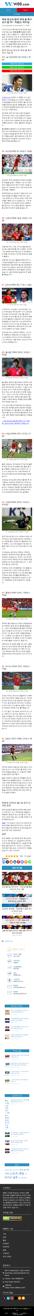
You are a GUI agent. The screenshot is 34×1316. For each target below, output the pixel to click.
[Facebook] (3, 862)
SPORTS (6, 1247)
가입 (4, 1234)
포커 (19, 1177)
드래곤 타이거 (16, 1170)
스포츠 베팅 (17, 1173)
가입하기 (25, 10)
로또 (21, 1170)
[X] (7, 862)
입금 (4, 1237)
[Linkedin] (14, 862)
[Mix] (25, 862)
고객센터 (6, 1253)
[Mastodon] (22, 862)
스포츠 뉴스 (6, 97)
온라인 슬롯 (11, 1177)
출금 (4, 1240)
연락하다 (14, 1313)
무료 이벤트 (7, 1256)
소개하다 (24, 1313)
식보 (26, 1174)
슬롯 (4, 1250)
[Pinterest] (18, 862)
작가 (6, 1313)
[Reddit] (11, 862)
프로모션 (24, 1178)
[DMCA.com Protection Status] (12, 1220)
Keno (11, 1170)
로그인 (8, 10)
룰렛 (25, 1170)
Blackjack (7, 1170)
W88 (3, 823)
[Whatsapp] (29, 862)
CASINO (6, 1243)
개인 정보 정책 (18, 1314)
